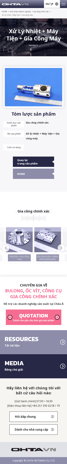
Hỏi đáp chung (25, 417)
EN (47, 4)
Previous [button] (5, 248)
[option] (19, 245)
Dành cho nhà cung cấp (31, 429)
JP (52, 4)
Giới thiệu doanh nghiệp (20, 11)
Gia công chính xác (41, 11)
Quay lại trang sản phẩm (27, 161)
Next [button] (61, 248)
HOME (4, 11)
